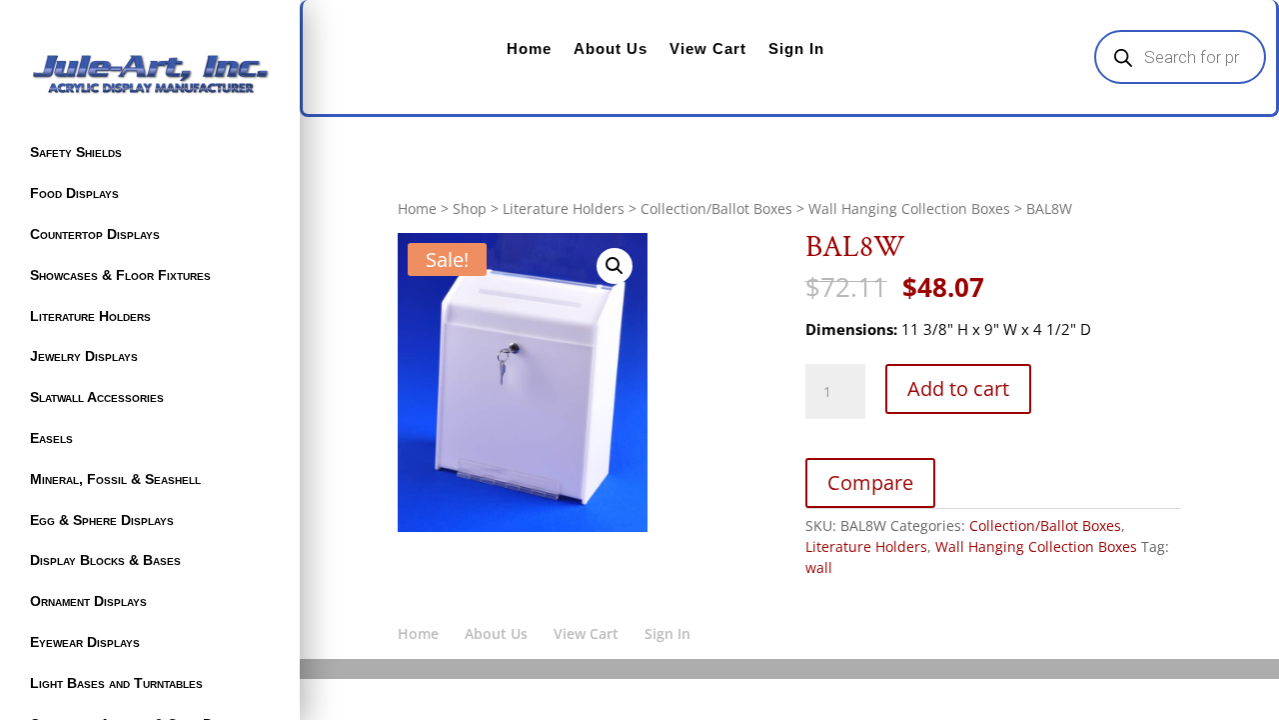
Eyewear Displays (85, 642)
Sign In (796, 48)
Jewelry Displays (84, 356)
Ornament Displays (88, 601)
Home (529, 48)
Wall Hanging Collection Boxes (909, 208)
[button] (615, 266)
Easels (51, 438)
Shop (470, 208)
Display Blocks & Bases (105, 560)
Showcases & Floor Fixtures (120, 275)
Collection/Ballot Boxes (716, 208)
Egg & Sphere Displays (102, 520)
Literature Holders (90, 316)
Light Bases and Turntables (116, 683)
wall (818, 567)
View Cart (707, 48)
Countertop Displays (95, 234)
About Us (610, 48)
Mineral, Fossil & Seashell (115, 479)
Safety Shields (76, 152)
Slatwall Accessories (97, 397)
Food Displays (74, 193)
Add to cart (958, 388)
